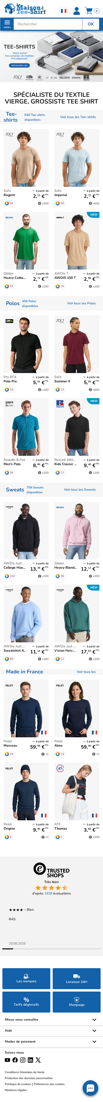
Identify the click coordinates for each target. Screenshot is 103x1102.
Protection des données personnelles (29, 1078)
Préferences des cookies (49, 1084)
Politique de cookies (18, 1084)
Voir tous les (86, 672)
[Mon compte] (77, 11)
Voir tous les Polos (81, 303)
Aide (8, 1030)
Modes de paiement (20, 1041)
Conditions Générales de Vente (24, 1072)
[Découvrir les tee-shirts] (51, 56)
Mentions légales (16, 1090)
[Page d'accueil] (26, 8)
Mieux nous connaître (21, 1019)
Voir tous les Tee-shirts (78, 117)
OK (91, 24)
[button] (50, 78)
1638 (48, 893)
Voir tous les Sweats (80, 489)
